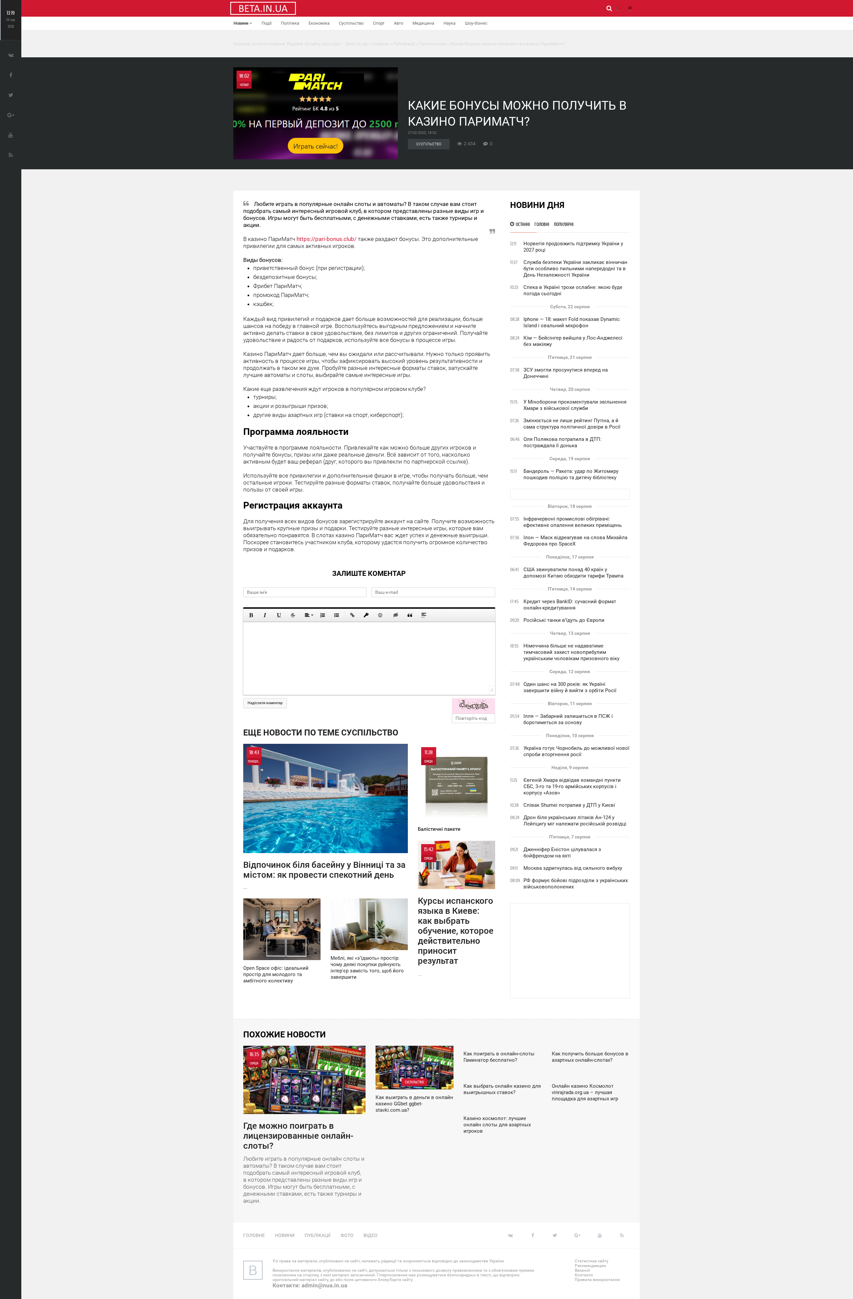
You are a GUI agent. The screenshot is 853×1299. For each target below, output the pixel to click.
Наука (449, 23)
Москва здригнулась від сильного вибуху (572, 868)
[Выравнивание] (308, 615)
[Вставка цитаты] (410, 615)
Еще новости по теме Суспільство (320, 732)
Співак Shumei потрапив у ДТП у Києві (569, 805)
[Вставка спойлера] (424, 615)
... (324, 819)
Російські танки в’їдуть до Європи (563, 620)
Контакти (584, 1275)
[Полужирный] (251, 615)
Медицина (423, 23)
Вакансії (582, 1270)
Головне (254, 1235)
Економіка (319, 23)
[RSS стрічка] (618, 8)
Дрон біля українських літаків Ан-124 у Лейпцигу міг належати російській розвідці (574, 820)
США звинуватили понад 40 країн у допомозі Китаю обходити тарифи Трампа (573, 573)
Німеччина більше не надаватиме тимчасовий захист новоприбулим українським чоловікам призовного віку (571, 652)
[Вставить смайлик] (380, 615)
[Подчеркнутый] (279, 615)
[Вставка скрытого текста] (396, 615)
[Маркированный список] (336, 615)
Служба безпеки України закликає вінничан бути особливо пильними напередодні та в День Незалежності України (575, 268)
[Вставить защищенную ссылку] (366, 615)
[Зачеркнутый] (293, 615)
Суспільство (351, 23)
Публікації (318, 1235)
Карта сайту (401, 1279)
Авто (398, 23)
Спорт (379, 23)
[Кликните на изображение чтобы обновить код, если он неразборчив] (473, 705)
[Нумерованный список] (322, 615)
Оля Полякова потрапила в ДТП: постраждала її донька (562, 442)
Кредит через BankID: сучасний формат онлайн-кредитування (569, 605)
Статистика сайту (591, 1261)
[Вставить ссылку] (352, 615)
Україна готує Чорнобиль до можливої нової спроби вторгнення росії (576, 751)
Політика (290, 23)
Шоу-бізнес (476, 23)
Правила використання (597, 1279)
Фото (347, 1235)
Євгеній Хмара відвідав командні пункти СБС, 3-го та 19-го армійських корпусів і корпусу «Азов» (572, 786)
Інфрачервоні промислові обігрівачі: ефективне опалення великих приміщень (572, 522)
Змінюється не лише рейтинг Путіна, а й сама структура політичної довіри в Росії (571, 424)
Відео (371, 1235)
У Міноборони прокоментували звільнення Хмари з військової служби (574, 405)
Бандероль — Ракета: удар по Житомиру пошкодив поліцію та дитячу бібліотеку (570, 474)
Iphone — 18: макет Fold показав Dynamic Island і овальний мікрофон (571, 322)
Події (267, 23)
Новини (241, 23)
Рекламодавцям (590, 1265)
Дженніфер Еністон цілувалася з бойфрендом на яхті (562, 852)
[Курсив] (265, 615)
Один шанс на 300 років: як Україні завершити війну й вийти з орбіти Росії (569, 687)
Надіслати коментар (265, 703)
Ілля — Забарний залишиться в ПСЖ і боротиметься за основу (568, 719)
